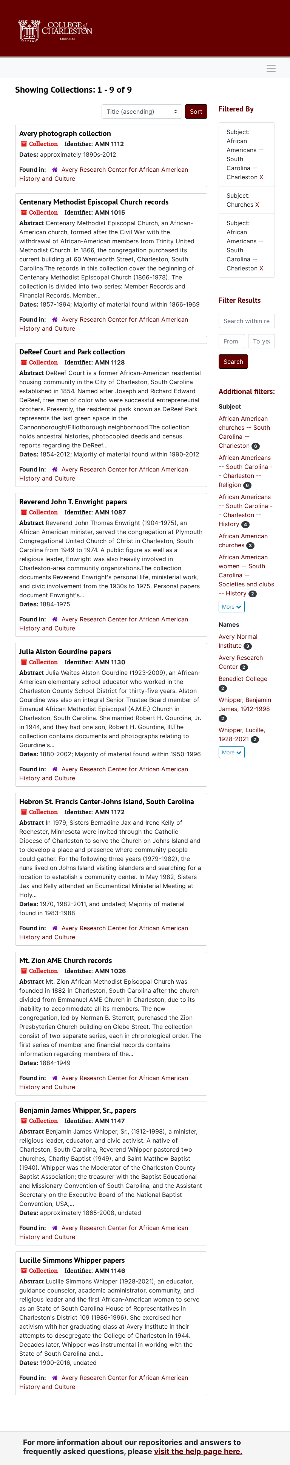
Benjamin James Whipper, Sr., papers (77, 1110)
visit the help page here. (198, 1451)
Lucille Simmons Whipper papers (72, 1260)
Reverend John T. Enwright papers (73, 502)
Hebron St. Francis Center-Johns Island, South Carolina (106, 801)
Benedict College (243, 678)
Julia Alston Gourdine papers (65, 651)
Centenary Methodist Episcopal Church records (93, 202)
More (229, 606)
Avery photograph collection (65, 133)
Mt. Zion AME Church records (65, 960)
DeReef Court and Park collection (72, 352)
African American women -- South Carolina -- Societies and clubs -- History (246, 575)
